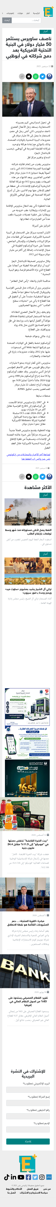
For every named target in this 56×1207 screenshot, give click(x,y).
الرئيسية (36, 13)
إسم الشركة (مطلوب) (39, 1097)
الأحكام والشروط (14, 1189)
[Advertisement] (28, 681)
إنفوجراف (10, 13)
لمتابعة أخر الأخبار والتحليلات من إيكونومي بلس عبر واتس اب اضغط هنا (28, 456)
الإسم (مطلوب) (42, 1123)
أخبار (28, 13)
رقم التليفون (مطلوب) (38, 1110)
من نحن (47, 1189)
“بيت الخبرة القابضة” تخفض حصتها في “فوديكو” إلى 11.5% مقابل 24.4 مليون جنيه (28, 844)
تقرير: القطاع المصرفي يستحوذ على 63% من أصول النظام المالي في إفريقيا (28, 1001)
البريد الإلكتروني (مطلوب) (36, 1084)
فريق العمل (32, 1189)
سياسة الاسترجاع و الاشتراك (34, 1192)
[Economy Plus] (48, 12)
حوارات (20, 13)
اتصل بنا (11, 1192)
